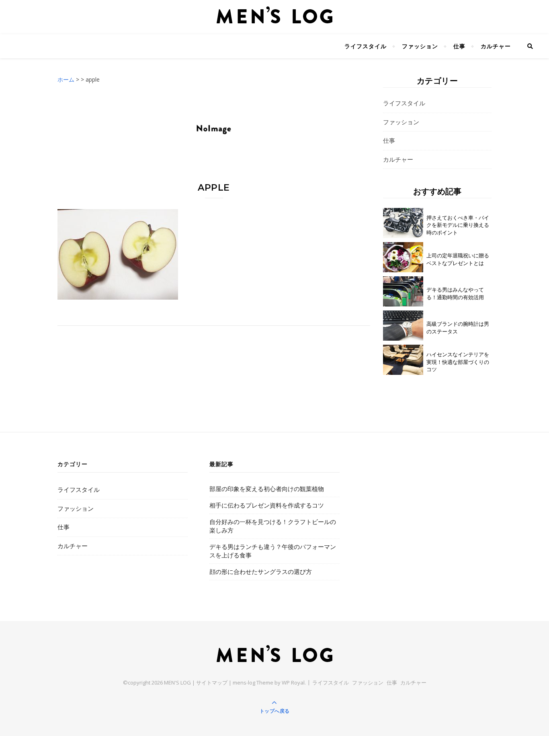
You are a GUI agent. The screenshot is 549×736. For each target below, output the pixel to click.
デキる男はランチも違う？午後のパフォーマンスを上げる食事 (272, 551)
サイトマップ (211, 682)
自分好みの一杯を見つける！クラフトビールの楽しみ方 (272, 526)
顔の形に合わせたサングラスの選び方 (260, 571)
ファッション (420, 46)
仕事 (459, 46)
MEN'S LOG (177, 682)
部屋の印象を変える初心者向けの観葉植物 (266, 489)
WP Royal (293, 682)
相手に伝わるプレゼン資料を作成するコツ (266, 505)
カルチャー (496, 46)
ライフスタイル (365, 46)
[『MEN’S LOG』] (274, 15)
